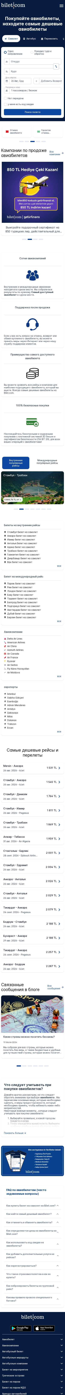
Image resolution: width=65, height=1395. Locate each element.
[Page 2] (27, 141)
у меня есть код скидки (21, 104)
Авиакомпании (10, 1345)
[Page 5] (43, 141)
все (59, 565)
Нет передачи (16, 98)
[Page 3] (32, 141)
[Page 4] (38, 141)
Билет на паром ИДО (14, 1387)
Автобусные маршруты (15, 1357)
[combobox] (35, 61)
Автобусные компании (15, 1363)
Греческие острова (13, 1375)
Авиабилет (8, 1339)
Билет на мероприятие (15, 1369)
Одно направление (15, 52)
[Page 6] (43, 509)
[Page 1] (21, 141)
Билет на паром (11, 1381)
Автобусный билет (12, 1351)
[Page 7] (49, 509)
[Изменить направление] (56, 66)
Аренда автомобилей (14, 1393)
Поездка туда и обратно (42, 52)
